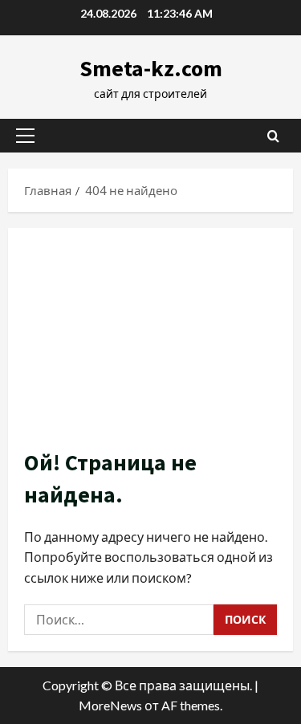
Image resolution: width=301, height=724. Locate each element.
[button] (25, 136)
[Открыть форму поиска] (273, 136)
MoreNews (110, 705)
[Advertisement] (150, 345)
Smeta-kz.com (150, 68)
